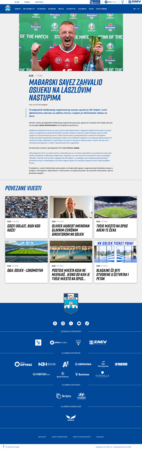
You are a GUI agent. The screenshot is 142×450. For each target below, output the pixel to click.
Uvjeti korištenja (59, 437)
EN (138, 9)
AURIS (129, 447)
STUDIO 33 (108, 447)
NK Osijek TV (29, 9)
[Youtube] (79, 323)
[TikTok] (87, 323)
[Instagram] (63, 323)
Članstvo (71, 9)
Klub (31, 75)
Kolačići (100, 437)
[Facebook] (55, 323)
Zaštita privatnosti (82, 437)
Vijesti (18, 9)
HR (134, 9)
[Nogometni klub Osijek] (5, 9)
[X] (71, 323)
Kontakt (39, 2)
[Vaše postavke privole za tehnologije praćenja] (4, 446)
